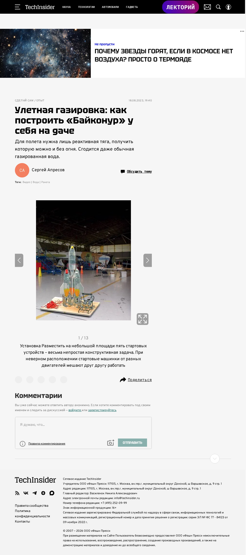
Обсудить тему (139, 171)
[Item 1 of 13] (83, 260)
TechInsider (40, 7)
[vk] (26, 493)
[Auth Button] (228, 7)
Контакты (22, 522)
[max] (51, 493)
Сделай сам (24, 100)
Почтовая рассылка (207, 7)
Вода (36, 182)
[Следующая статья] (123, 459)
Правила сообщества (31, 506)
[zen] (43, 493)
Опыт (40, 100)
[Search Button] (218, 7)
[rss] (17, 493)
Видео (26, 182)
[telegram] (34, 493)
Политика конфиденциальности (32, 513)
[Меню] (17, 7)
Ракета (45, 182)
